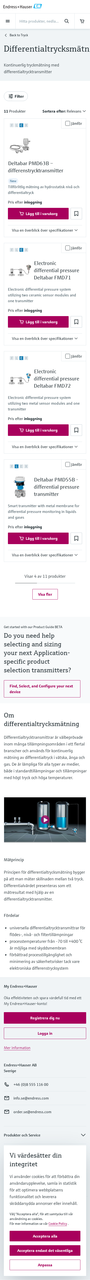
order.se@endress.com (32, 1111)
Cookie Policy (57, 1223)
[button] (33, 202)
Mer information (17, 1047)
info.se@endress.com (31, 1098)
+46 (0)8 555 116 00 (30, 1084)
